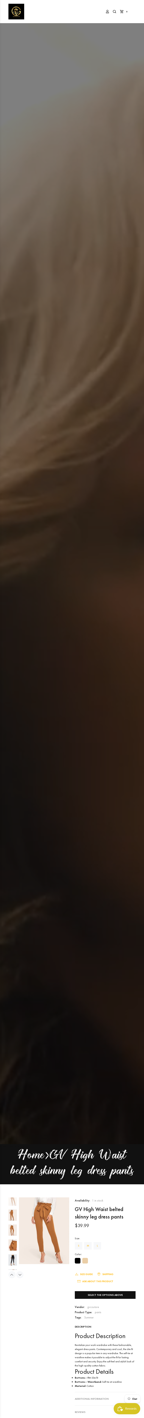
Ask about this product (97, 1281)
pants (98, 1312)
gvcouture (93, 1307)
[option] (12, 1202)
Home (31, 1156)
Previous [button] (12, 1274)
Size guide (86, 1274)
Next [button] (19, 1274)
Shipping (107, 1274)
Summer (89, 1317)
